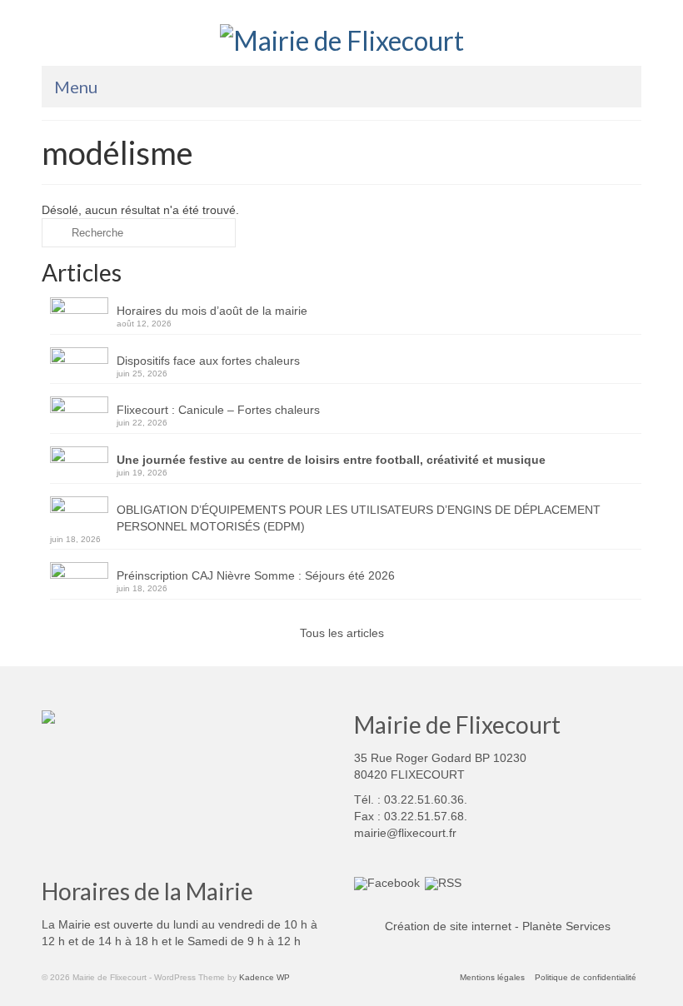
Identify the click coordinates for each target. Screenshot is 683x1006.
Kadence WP (264, 977)
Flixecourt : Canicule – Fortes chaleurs (218, 409)
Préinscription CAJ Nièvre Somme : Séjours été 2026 (256, 575)
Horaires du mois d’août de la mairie (212, 310)
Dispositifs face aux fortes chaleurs (208, 360)
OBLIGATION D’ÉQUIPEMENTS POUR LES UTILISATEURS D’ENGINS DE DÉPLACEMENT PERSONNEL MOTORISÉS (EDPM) (359, 518)
